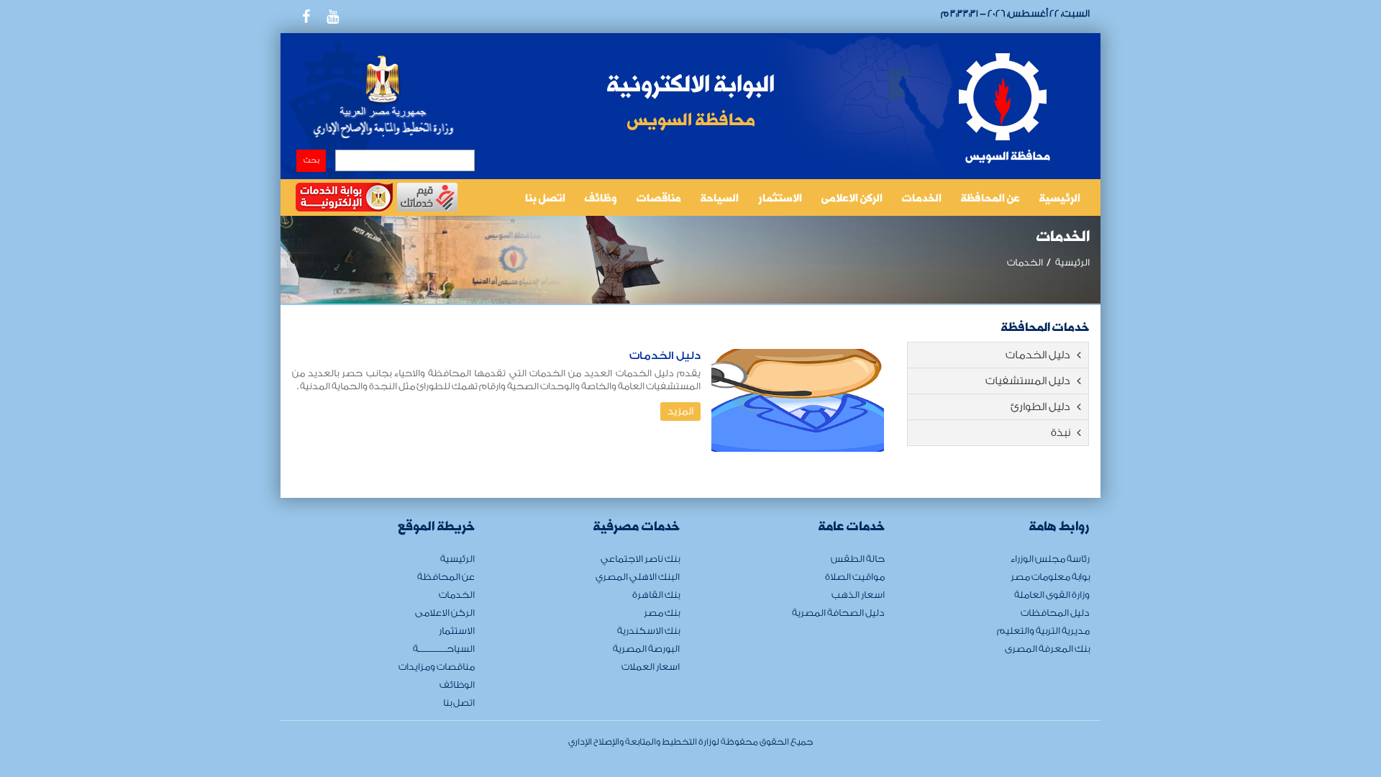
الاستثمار (780, 199)
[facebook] (305, 16)
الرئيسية (1059, 199)
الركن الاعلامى (852, 199)
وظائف (601, 199)
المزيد (680, 411)
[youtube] (332, 16)
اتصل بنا (545, 199)
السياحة (720, 199)
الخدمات (922, 199)
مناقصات (659, 199)
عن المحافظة (990, 199)
